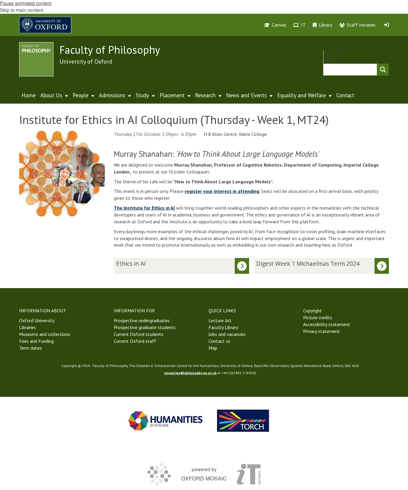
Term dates (30, 348)
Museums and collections (44, 334)
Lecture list (219, 320)
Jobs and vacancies (227, 334)
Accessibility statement (326, 324)
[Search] (383, 70)
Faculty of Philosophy (109, 50)
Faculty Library (223, 327)
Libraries (27, 327)
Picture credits (317, 317)
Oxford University (36, 320)
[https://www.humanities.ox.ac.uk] (165, 420)
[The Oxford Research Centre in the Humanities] (243, 420)
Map (212, 348)
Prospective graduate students (145, 327)
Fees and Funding (36, 341)
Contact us (219, 341)
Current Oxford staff (135, 341)
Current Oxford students (138, 334)
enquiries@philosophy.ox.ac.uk (191, 373)
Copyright (312, 311)
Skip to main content (21, 10)
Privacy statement (321, 331)
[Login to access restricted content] (386, 24)
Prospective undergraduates (142, 320)
